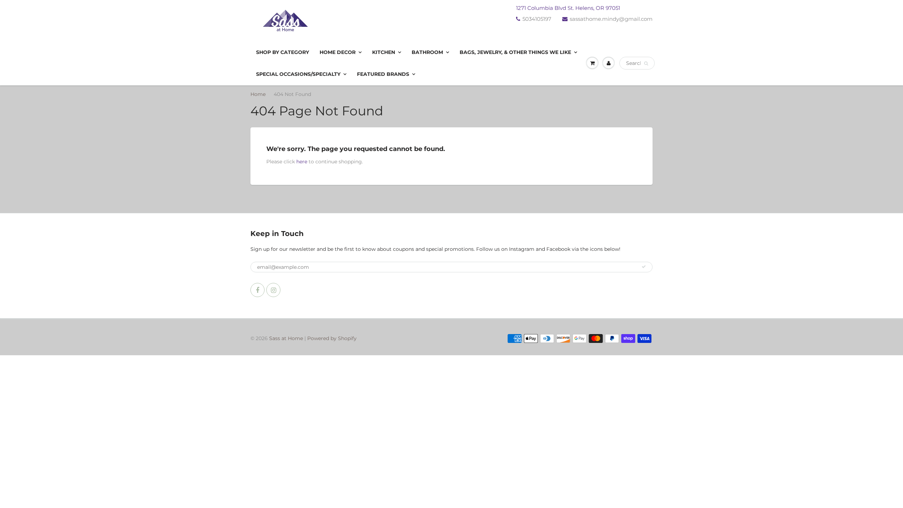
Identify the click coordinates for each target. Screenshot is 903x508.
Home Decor (338, 52)
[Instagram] (273, 290)
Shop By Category (282, 52)
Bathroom (427, 52)
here (301, 161)
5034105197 (536, 19)
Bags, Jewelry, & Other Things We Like (515, 52)
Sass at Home (286, 338)
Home (258, 94)
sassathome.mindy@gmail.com (611, 19)
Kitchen (383, 52)
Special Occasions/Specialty (298, 74)
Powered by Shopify (332, 338)
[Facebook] (257, 290)
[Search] (646, 63)
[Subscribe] (643, 266)
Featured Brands (383, 74)
